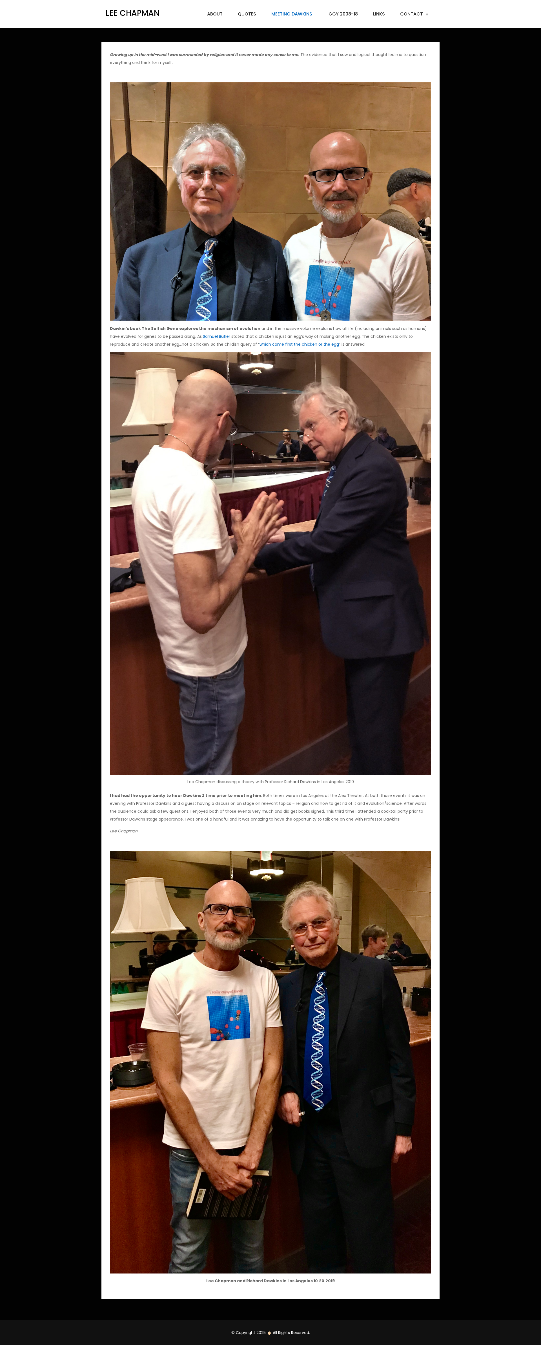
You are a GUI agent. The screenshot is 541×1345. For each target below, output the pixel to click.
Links (379, 14)
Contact (411, 14)
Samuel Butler (216, 336)
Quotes (247, 14)
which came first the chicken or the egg (299, 344)
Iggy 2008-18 (342, 14)
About (215, 14)
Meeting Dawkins (291, 14)
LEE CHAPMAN (132, 13)
